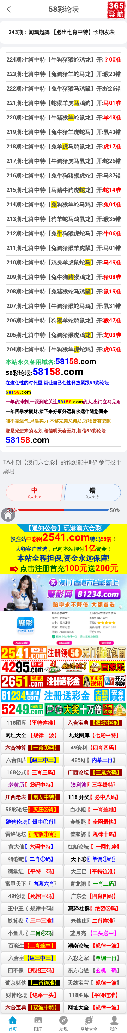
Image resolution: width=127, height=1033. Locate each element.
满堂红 (32, 871)
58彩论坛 (32, 809)
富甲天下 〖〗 (32, 884)
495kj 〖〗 (94, 760)
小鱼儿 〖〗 (32, 933)
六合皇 (32, 958)
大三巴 (95, 871)
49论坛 (32, 896)
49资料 (95, 748)
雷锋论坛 (32, 834)
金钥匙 (94, 822)
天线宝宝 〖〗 (95, 983)
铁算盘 (32, 921)
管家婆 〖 (94, 834)
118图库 (32, 723)
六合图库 (32, 760)
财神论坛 (32, 995)
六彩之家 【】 (95, 958)
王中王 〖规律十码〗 (32, 908)
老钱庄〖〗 (95, 921)
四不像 (32, 970)
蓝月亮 (94, 933)
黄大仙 (32, 847)
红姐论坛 (95, 847)
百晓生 (32, 945)
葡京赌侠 (32, 983)
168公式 (32, 772)
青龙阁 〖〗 (94, 884)
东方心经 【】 (95, 970)
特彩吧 (32, 859)
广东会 (95, 896)
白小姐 (94, 809)
